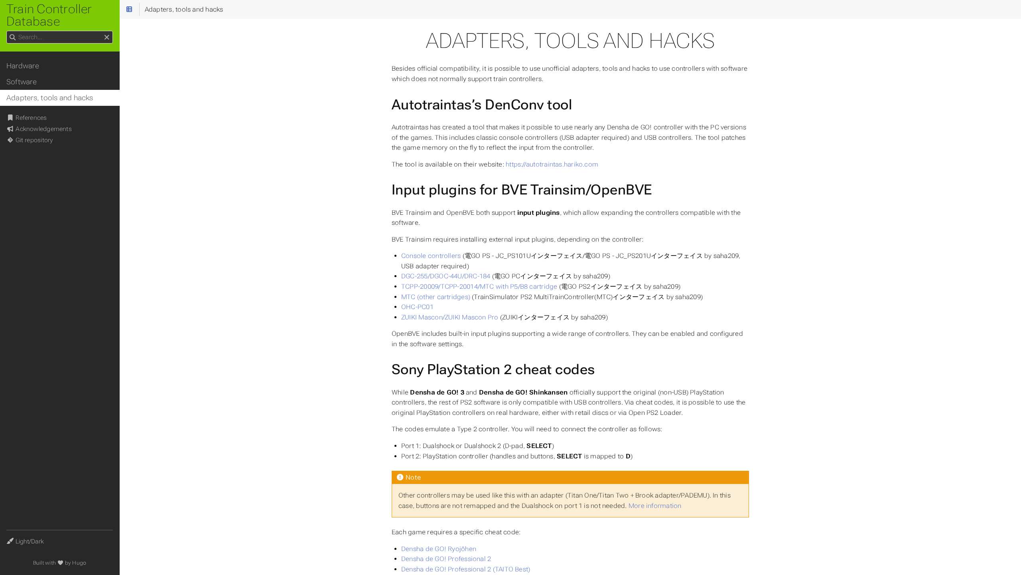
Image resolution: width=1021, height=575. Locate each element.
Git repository (33, 140)
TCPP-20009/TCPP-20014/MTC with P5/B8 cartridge (479, 286)
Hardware (22, 66)
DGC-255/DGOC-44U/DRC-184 (445, 276)
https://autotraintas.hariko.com (552, 164)
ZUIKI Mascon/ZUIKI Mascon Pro (450, 317)
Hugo (79, 563)
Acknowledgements (43, 129)
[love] (60, 563)
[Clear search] (106, 37)
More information (655, 506)
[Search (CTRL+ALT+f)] (12, 37)
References (30, 117)
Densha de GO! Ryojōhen (438, 549)
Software (21, 82)
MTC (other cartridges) (435, 297)
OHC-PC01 (417, 307)
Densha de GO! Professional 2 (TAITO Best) (465, 569)
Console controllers (431, 256)
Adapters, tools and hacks (49, 98)
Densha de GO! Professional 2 (446, 559)
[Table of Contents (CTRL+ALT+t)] (129, 9)
